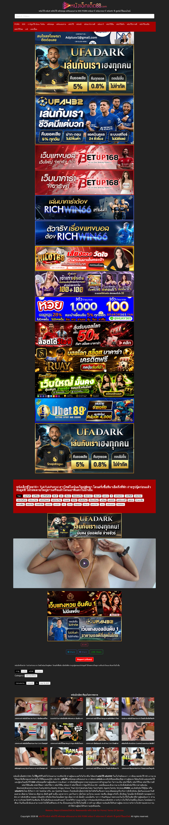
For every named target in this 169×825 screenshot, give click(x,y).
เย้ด (61, 496)
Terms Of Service (115, 810)
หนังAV (79, 24)
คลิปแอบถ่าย (61, 24)
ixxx (102, 504)
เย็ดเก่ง (67, 496)
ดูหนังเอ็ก (111, 500)
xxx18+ (57, 504)
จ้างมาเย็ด (139, 500)
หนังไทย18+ (119, 496)
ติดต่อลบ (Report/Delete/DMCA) (60, 810)
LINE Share (96, 652)
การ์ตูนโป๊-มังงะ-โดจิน (36, 24)
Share (72, 652)
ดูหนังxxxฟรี (121, 500)
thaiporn (78, 504)
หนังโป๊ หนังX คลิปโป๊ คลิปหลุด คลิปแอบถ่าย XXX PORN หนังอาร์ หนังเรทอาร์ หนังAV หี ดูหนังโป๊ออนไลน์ (84, 816)
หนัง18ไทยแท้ (44, 500)
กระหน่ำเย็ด (39, 504)
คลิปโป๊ (71, 24)
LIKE (85, 644)
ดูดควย (131, 500)
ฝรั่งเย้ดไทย (83, 500)
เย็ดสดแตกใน (77, 496)
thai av (86, 504)
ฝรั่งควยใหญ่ (94, 500)
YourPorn (120, 504)
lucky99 (30, 683)
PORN (16, 24)
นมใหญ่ (103, 500)
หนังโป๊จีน (110, 24)
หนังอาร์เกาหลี (89, 24)
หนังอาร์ (101, 24)
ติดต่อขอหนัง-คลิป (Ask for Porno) (91, 810)
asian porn (110, 504)
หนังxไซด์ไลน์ (21, 500)
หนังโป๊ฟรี (129, 496)
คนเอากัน (30, 504)
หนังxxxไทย (33, 500)
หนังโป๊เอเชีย (144, 24)
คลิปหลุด (50, 24)
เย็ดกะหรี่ (97, 496)
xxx (64, 504)
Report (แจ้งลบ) (84, 659)
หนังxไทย (138, 496)
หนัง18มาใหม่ (56, 500)
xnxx (70, 504)
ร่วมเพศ (66, 500)
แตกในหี (27, 496)
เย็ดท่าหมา (88, 496)
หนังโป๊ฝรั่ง (120, 24)
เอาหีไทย (36, 496)
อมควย (105, 496)
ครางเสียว (20, 504)
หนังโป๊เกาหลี (132, 24)
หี (111, 496)
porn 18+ (94, 504)
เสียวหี (55, 496)
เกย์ (26, 29)
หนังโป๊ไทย (18, 29)
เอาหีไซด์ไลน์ (46, 496)
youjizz (48, 504)
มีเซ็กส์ (74, 500)
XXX (23, 24)
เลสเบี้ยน (33, 29)
